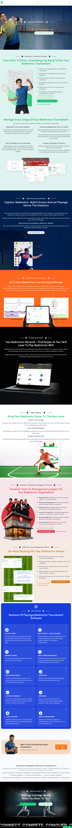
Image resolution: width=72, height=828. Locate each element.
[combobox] (50, 2)
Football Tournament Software (11, 777)
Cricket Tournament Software (52, 775)
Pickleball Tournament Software (50, 777)
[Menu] (69, 3)
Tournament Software (16, 775)
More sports (65, 777)
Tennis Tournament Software (31, 777)
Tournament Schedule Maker (33, 775)
